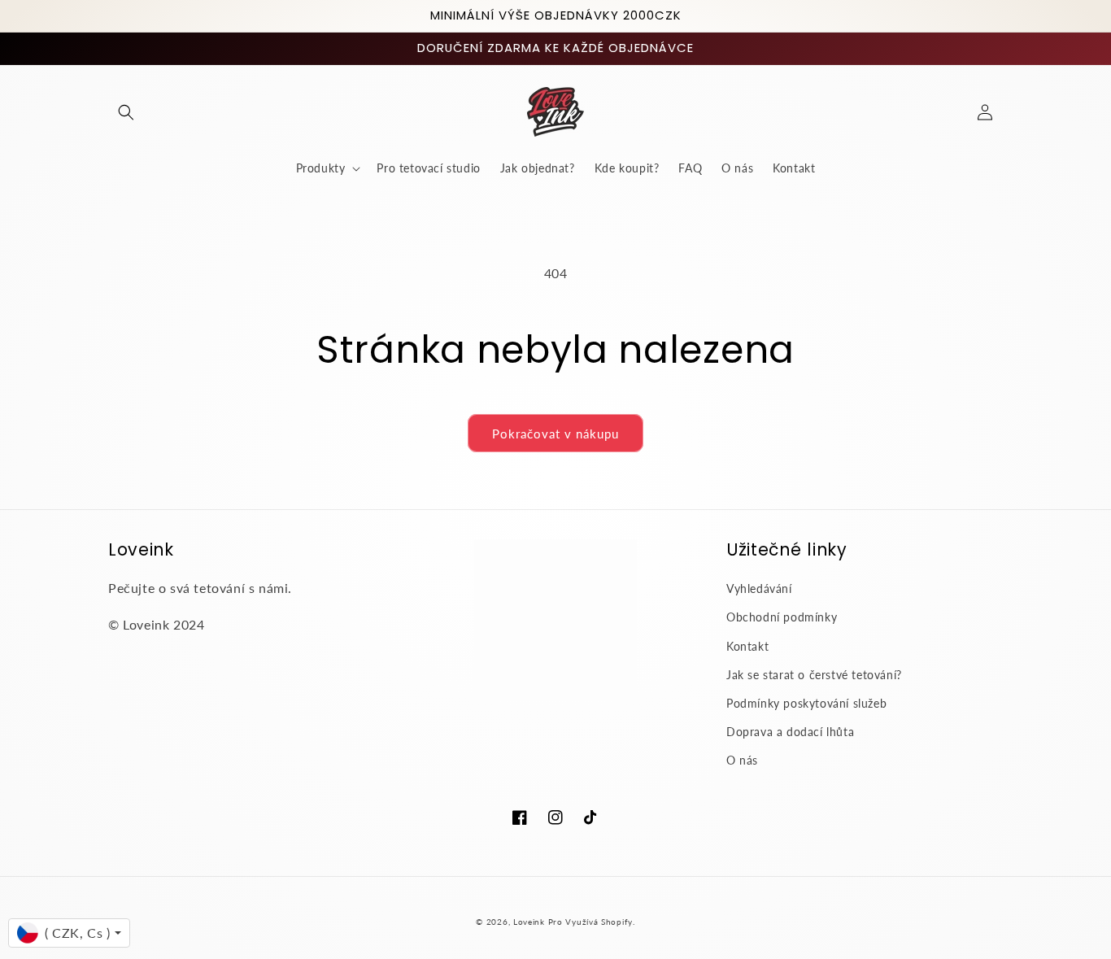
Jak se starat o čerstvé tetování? (814, 675)
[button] (126, 112)
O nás (742, 760)
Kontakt (747, 646)
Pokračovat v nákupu (555, 433)
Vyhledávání (759, 588)
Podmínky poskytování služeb (806, 703)
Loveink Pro (538, 921)
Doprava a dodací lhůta (790, 732)
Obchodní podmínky (781, 617)
